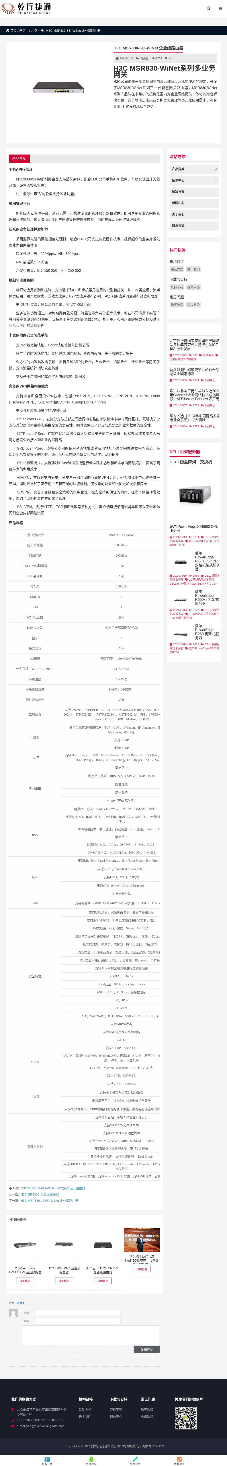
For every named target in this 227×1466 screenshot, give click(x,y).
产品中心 (25, 30)
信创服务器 (176, 359)
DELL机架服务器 (185, 452)
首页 (13, 30)
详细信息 (25, 1281)
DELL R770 (177, 583)
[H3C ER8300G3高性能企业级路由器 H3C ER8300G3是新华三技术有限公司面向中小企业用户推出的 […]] (64, 1246)
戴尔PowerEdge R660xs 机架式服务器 (207, 597)
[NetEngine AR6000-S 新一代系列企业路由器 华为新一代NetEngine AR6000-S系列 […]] (25, 1246)
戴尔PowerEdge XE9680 (204, 541)
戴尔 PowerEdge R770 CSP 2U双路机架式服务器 (207, 561)
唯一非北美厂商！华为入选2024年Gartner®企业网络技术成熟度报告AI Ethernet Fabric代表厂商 (195, 395)
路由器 (39, 30)
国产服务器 (189, 359)
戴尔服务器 (185, 618)
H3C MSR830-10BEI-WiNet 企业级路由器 (49, 1200)
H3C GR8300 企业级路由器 (40, 1194)
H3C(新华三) (65, 1188)
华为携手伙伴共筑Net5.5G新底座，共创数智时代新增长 (142, 1260)
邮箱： (28, 1321)
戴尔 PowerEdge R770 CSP (200, 583)
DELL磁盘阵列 (183, 462)
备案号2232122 (152, 1446)
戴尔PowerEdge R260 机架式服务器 (207, 632)
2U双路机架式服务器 (201, 579)
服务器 (180, 541)
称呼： (28, 1313)
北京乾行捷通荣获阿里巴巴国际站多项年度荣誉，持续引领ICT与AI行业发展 (194, 345)
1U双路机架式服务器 (201, 614)
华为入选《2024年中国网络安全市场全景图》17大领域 (195, 418)
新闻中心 (208, 355)
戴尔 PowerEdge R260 (203, 648)
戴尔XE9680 (177, 545)
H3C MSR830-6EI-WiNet (38, 1188)
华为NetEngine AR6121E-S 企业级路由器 (25, 1272)
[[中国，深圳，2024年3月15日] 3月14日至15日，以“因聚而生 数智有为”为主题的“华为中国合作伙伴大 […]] (142, 1240)
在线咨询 (91, 1464)
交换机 (206, 462)
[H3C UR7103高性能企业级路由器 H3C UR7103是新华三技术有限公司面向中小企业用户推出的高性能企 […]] (103, 1246)
